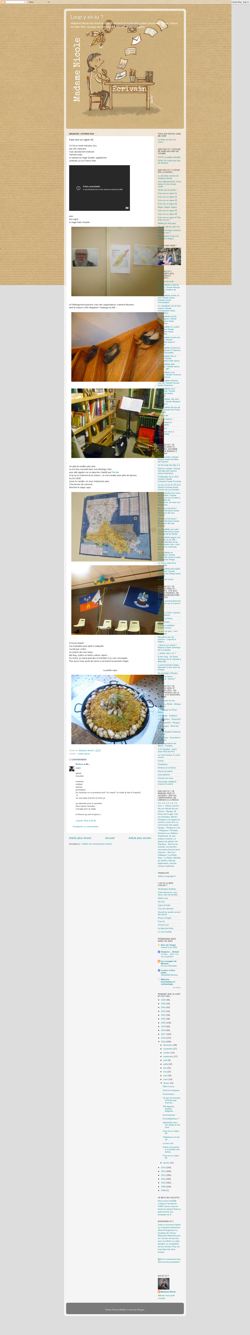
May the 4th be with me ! (169, 227)
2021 (163, 1019)
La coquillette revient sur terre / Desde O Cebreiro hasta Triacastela (169, 350)
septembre (168, 1056)
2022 (163, 1015)
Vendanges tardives (167, 889)
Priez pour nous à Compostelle (166, 433)
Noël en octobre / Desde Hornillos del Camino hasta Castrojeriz (169, 471)
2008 (163, 1190)
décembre (168, 1045)
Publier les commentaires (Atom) (97, 844)
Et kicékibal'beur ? (171, 1119)
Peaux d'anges (164, 918)
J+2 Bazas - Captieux (167, 716)
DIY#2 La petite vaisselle (169, 157)
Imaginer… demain (170, 952)
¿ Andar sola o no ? (167, 653)
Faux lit (161, 921)
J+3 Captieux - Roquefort (169, 719)
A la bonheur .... (170, 1094)
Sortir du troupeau (171, 1090)
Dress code (163, 415)
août (165, 1060)
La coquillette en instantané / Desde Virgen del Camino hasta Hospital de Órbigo (169, 556)
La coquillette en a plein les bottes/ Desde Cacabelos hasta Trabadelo (169, 330)
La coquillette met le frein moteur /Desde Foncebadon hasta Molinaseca (169, 309)
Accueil (109, 838)
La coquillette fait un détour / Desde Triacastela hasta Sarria (169, 358)
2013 (163, 1171)
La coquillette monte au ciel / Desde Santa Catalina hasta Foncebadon (168, 299)
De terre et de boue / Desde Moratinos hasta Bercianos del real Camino (168, 511)
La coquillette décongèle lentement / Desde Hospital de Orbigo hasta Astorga (169, 572)
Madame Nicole (168, 1292)
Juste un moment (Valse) (169, 1225)
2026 (163, 1000)
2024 (163, 1007)
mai (165, 1072)
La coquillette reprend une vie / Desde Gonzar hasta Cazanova (169, 383)
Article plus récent (80, 838)
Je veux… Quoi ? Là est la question (169, 955)
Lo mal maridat (165, 932)
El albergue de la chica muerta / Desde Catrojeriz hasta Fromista (169, 479)
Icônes (161, 761)
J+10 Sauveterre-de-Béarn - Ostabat (167, 744)
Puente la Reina (165, 618)
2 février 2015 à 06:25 (86, 821)
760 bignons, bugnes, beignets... (169, 1108)
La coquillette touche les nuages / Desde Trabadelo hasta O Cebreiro (169, 341)
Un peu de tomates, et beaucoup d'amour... (172, 1100)
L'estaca (162, 1204)
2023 (163, 1011)
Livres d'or (170, 822)
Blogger (140, 1310)
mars (166, 1079)
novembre (168, 1049)
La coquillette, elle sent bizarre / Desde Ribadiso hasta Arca (169, 401)
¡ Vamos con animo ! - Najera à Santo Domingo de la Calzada (169, 647)
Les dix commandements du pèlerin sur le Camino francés (169, 603)
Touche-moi (163, 925)
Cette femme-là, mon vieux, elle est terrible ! (168, 893)
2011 (163, 1179)
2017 (163, 1034)
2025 (163, 1004)
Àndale (161, 609)
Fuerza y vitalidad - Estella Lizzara (166, 626)
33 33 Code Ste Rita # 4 (169, 465)
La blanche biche (165, 928)
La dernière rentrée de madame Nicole (168, 177)
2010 (163, 1183)
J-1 (175, 803)
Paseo (161, 437)
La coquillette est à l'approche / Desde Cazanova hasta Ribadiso (166, 392)
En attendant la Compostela (165, 423)
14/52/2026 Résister (169, 975)
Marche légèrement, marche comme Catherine (167, 863)
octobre (167, 1053)
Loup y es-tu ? (86, 17)
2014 (163, 1167)
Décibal (115, 472)
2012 (163, 1175)
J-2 (171, 803)
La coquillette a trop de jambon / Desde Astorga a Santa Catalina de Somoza (169, 288)
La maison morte (165, 579)
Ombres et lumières (167, 768)
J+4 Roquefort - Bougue (169, 723)
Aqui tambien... (165, 622)
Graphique (163, 764)
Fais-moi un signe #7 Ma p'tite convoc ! (169, 218)
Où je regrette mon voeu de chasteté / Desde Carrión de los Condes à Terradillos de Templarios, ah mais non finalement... (169, 499)
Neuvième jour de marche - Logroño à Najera (167, 639)
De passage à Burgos (168, 673)
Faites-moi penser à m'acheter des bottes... (171, 1149)
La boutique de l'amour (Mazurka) (168, 1233)
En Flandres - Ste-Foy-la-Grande (168, 844)
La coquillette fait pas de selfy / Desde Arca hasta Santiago (169, 409)
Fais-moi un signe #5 (167, 211)
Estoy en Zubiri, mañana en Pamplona (169, 614)
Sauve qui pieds (165, 771)
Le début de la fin (166, 281)
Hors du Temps (168, 945)
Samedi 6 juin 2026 (169, 947)
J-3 (167, 803)
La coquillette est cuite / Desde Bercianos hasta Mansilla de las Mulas (168, 531)
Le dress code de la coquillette (167, 564)
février (166, 1083)
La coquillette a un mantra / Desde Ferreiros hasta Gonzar (169, 374)
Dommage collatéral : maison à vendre (167, 783)
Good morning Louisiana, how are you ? (169, 231)
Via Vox (161, 902)
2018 (163, 1030)
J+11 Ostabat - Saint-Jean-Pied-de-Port (167, 750)
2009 (163, 1187)
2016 (163, 1038)
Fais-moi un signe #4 (167, 204)
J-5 (159, 803)
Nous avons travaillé (167, 1201)
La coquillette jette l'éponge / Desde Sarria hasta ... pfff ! (168, 366)
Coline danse (84, 754)
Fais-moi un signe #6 (167, 214)
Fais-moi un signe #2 (167, 197)
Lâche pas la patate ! (167, 190)
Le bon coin (168, 1143)
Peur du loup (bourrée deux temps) (169, 1249)
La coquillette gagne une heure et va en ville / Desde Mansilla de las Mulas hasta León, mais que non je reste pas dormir (169, 543)
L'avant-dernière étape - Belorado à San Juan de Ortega (169, 667)
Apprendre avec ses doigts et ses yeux (171, 1124)
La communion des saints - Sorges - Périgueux (169, 825)
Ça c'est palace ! (165, 419)
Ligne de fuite (164, 905)
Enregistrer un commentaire (85, 826)
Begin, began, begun (167, 207)
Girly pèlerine (164, 775)
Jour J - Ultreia (164, 806)
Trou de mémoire (166, 909)
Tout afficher (177, 987)
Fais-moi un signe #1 (167, 193)
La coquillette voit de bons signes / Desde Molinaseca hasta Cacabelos (167, 320)
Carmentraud (169, 1115)
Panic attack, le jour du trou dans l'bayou (168, 237)
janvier (166, 1163)
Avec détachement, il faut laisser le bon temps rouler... (169, 184)
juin (165, 1068)
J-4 (163, 803)
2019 (163, 1026)
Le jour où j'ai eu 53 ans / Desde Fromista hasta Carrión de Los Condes (169, 487)
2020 (163, 1023)
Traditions (162, 428)
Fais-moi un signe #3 (167, 200)
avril (165, 1076)
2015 (163, 1042)
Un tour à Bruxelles (169, 966)
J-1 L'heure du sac (166, 700)
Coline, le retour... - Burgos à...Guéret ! (166, 677)
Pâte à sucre (168, 1086)
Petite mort (163, 898)
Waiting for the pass (167, 223)
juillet (166, 1064)
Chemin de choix (165, 778)
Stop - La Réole (165, 858)
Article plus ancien (140, 838)
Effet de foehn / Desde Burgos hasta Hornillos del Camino (168, 459)
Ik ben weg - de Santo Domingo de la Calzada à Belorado (169, 659)
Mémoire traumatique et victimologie (168, 981)
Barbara (79, 764)
